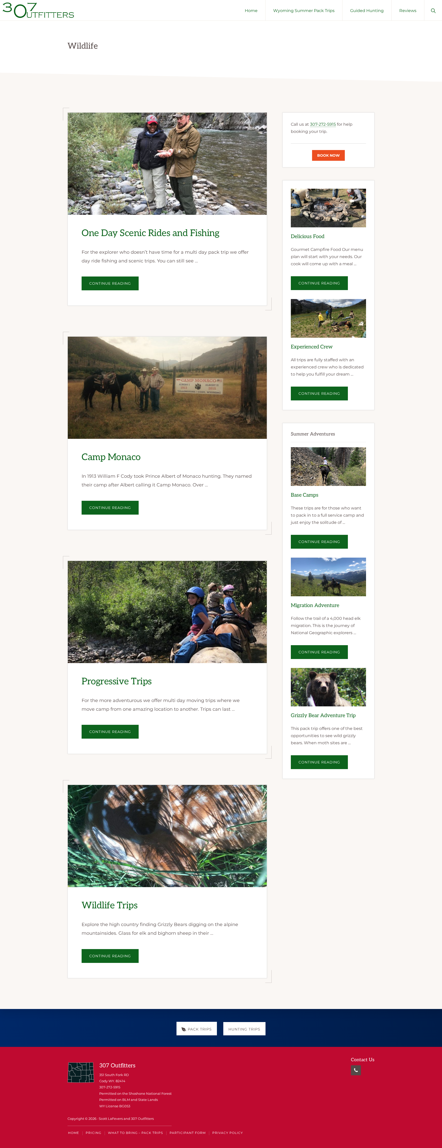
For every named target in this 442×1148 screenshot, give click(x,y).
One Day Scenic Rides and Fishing (150, 233)
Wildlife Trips (109, 905)
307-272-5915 (323, 124)
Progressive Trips (117, 681)
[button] (433, 10)
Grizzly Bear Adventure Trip (323, 716)
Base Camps (304, 495)
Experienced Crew (312, 347)
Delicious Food (307, 236)
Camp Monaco (111, 457)
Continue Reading (114, 286)
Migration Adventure (315, 605)
